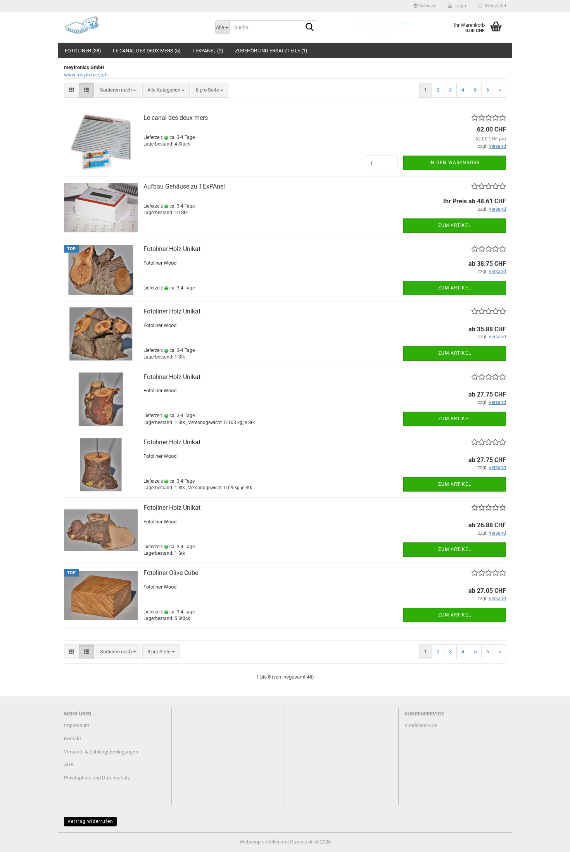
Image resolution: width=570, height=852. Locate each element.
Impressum (76, 725)
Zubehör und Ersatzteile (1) (271, 51)
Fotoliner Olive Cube (170, 573)
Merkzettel (494, 6)
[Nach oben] (548, 840)
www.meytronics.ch (85, 75)
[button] (425, 6)
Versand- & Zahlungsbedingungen (101, 752)
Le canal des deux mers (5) (147, 51)
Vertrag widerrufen (90, 821)
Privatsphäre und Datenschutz (97, 778)
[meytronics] (134, 25)
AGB (69, 764)
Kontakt (72, 738)
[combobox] (118, 90)
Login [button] (459, 6)
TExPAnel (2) (207, 51)
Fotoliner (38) (83, 51)
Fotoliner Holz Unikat (171, 249)
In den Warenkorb (454, 162)
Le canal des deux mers (175, 117)
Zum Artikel (454, 225)
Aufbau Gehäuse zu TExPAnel (184, 186)
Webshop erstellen (260, 842)
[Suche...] (309, 28)
